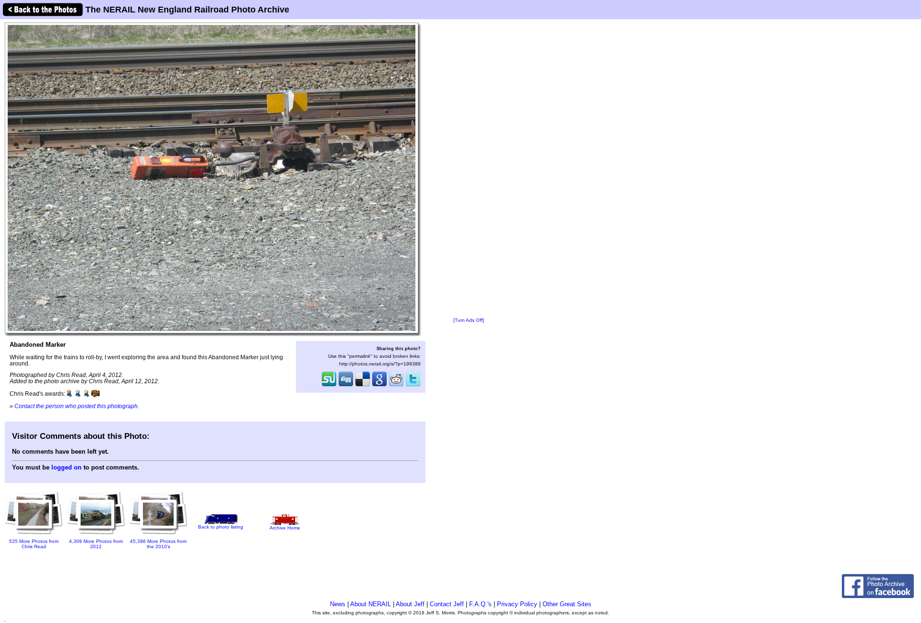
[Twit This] (413, 385)
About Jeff (410, 604)
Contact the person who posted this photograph (76, 406)
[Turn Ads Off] (468, 320)
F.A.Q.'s (480, 604)
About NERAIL (370, 604)
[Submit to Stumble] (329, 385)
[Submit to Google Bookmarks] (379, 385)
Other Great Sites (567, 604)
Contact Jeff (447, 604)
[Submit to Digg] (346, 385)
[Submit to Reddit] (396, 385)
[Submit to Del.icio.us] (362, 385)
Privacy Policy (517, 604)
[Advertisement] (468, 169)
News (337, 604)
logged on (66, 467)
